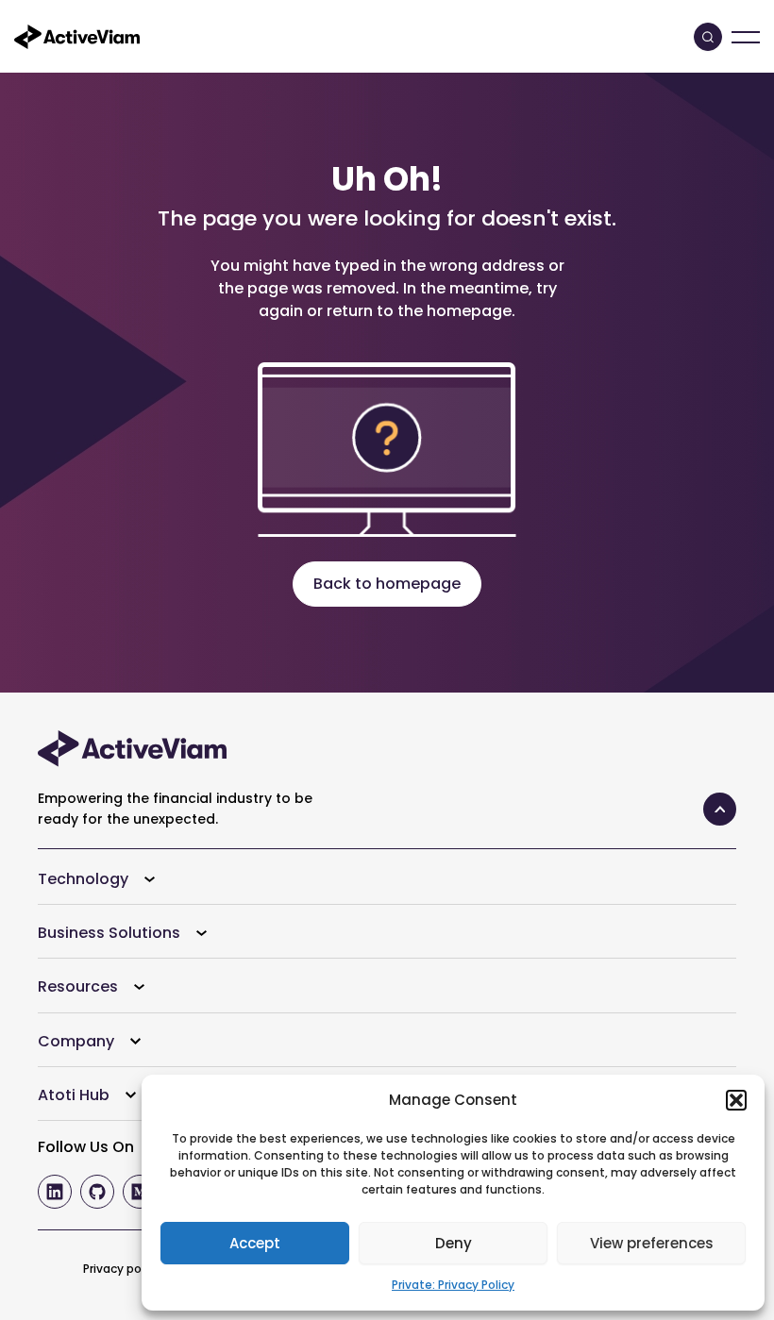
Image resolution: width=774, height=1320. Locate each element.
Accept (254, 1243)
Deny (453, 1243)
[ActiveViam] (77, 35)
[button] (736, 1100)
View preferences (652, 1243)
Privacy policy (121, 1269)
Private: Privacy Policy (453, 1285)
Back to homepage (387, 583)
